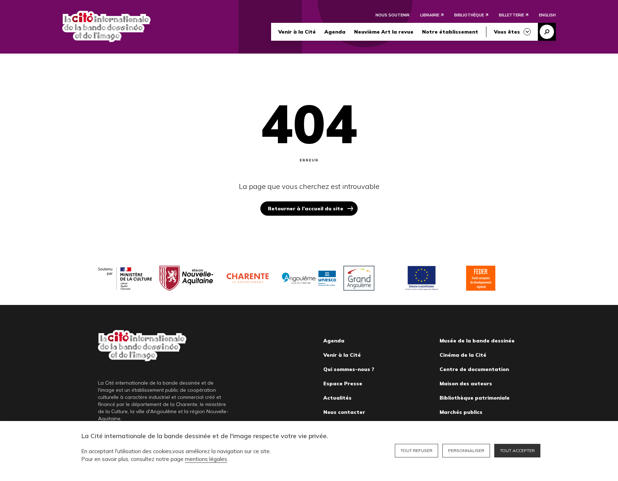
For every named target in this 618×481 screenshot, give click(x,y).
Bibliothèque (469, 14)
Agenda (334, 32)
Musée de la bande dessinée (477, 340)
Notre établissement (450, 32)
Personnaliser (466, 450)
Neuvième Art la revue (383, 32)
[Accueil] (106, 26)
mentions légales (206, 459)
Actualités (337, 398)
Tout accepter (517, 450)
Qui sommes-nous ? (348, 369)
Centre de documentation (474, 369)
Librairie (429, 14)
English (547, 14)
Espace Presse (342, 383)
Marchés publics (461, 412)
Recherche (547, 32)
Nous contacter (344, 412)
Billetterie (511, 14)
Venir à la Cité (297, 32)
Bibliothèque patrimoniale (475, 398)
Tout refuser (416, 450)
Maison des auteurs (466, 383)
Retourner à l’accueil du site (305, 208)
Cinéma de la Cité (463, 355)
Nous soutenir (392, 14)
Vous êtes (507, 32)
